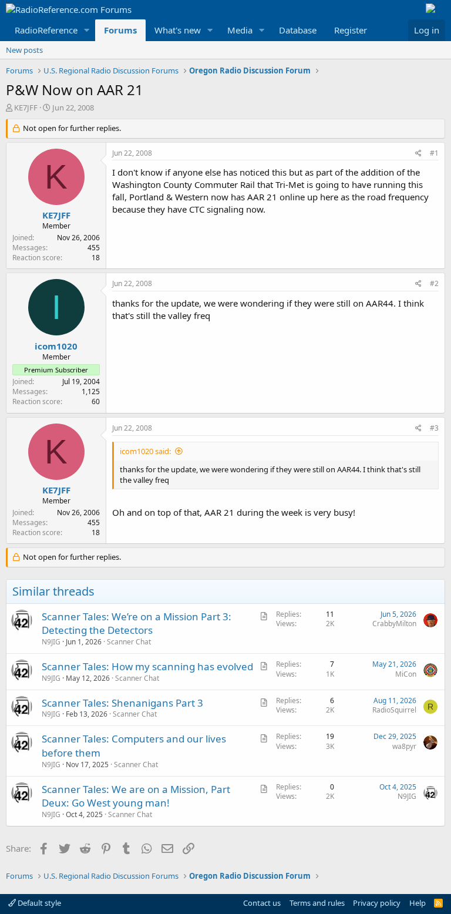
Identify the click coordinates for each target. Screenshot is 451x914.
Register (350, 30)
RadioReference (46, 30)
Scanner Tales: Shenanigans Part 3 (122, 703)
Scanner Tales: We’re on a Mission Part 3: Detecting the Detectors (136, 623)
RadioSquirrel (394, 710)
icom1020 (56, 346)
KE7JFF (26, 107)
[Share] (418, 153)
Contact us (262, 903)
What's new (177, 30)
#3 (434, 428)
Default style (38, 903)
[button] (87, 30)
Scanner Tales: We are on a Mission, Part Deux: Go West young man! (136, 796)
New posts (24, 50)
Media (240, 30)
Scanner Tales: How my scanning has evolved (147, 666)
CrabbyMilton (394, 624)
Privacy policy (376, 903)
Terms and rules (317, 903)
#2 (434, 283)
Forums (120, 30)
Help (417, 903)
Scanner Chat (129, 642)
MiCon (405, 674)
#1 (434, 153)
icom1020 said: (145, 451)
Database (298, 30)
